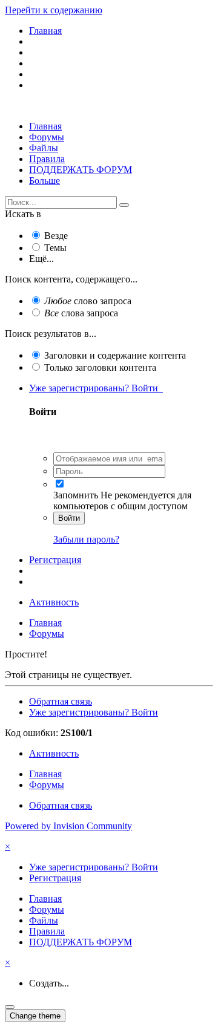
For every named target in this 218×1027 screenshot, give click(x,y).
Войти (69, 518)
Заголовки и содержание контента (115, 355)
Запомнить (75, 495)
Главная (45, 126)
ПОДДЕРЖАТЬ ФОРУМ (80, 170)
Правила (47, 159)
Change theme (35, 1015)
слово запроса (87, 301)
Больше (44, 180)
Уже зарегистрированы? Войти (96, 388)
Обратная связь (60, 701)
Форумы (46, 137)
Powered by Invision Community (68, 826)
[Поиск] (124, 205)
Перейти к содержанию (53, 10)
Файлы (43, 148)
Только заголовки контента (100, 367)
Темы (55, 248)
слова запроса (81, 313)
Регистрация (55, 560)
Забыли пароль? (86, 539)
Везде (56, 235)
